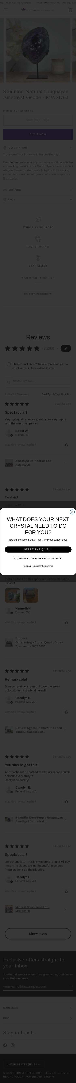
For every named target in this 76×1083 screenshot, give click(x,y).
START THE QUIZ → (38, 549)
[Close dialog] (72, 512)
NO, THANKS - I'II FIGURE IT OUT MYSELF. (38, 558)
